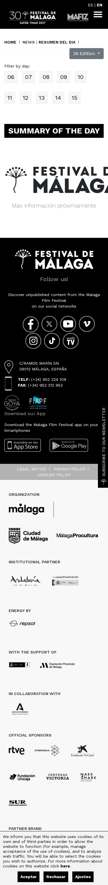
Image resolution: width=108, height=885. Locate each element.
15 (74, 97)
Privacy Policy (69, 469)
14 (58, 97)
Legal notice (31, 469)
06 (10, 77)
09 (63, 77)
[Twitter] (49, 324)
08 (46, 77)
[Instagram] (33, 341)
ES (90, 5)
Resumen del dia (57, 42)
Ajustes (83, 876)
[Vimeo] (87, 324)
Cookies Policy (54, 474)
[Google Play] (69, 445)
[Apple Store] (22, 445)
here (65, 866)
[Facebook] (31, 324)
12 (25, 97)
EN (99, 5)
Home (10, 42)
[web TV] (71, 341)
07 (28, 77)
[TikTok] (52, 341)
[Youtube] (68, 324)
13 (42, 97)
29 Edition (84, 53)
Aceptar (28, 876)
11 (9, 97)
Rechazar (55, 876)
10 (81, 77)
